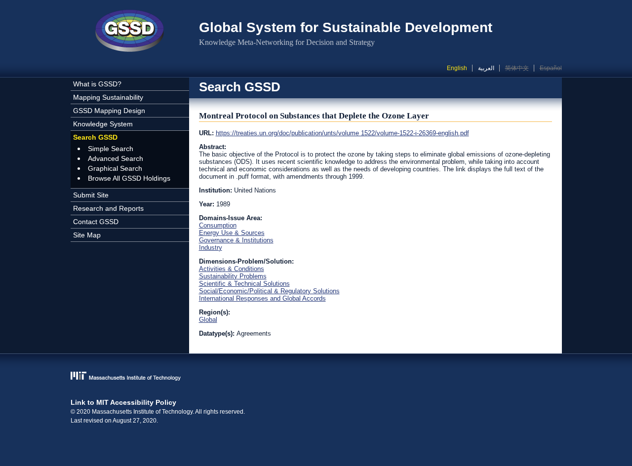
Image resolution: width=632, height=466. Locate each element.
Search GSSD (95, 137)
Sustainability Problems (233, 276)
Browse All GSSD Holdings (129, 178)
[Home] (130, 32)
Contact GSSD (95, 222)
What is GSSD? (97, 84)
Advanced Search (115, 158)
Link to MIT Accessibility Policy (123, 402)
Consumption (218, 225)
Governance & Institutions (236, 240)
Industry (210, 247)
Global (208, 319)
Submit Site (91, 195)
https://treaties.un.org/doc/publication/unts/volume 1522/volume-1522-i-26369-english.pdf (342, 133)
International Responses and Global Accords (262, 298)
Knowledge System (103, 124)
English (457, 68)
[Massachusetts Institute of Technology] (316, 377)
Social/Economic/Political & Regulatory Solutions (269, 291)
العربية (486, 68)
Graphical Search (115, 168)
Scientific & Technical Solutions (244, 283)
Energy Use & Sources (232, 232)
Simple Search (110, 149)
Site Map (87, 235)
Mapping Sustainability (108, 97)
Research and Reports (108, 208)
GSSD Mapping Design (109, 111)
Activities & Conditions (231, 268)
